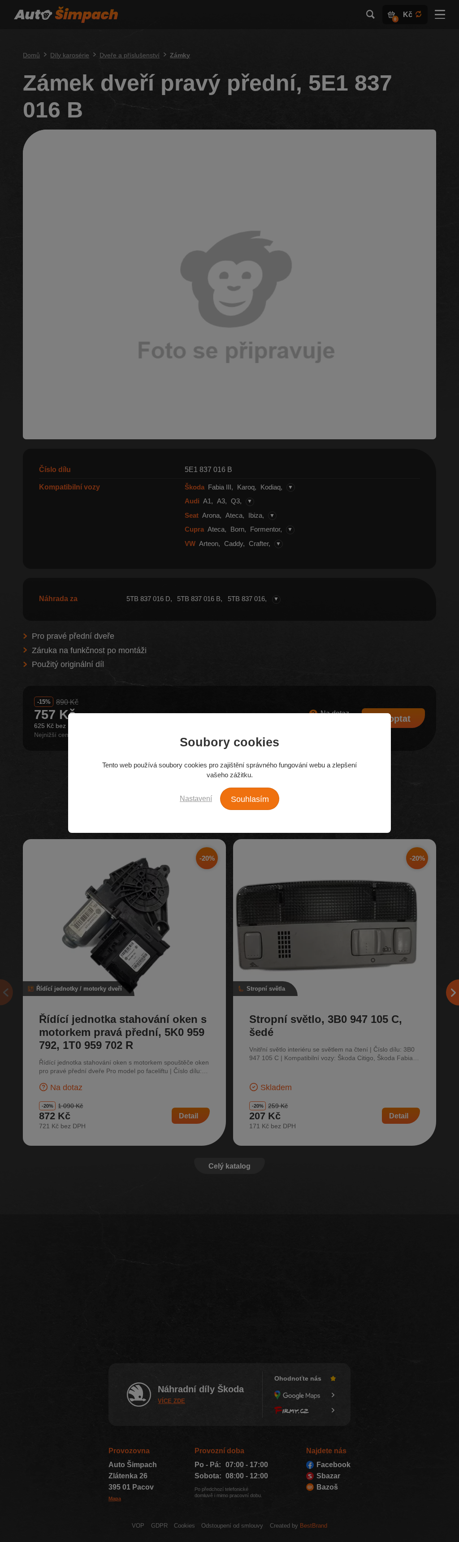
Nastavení (196, 798)
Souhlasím (250, 799)
